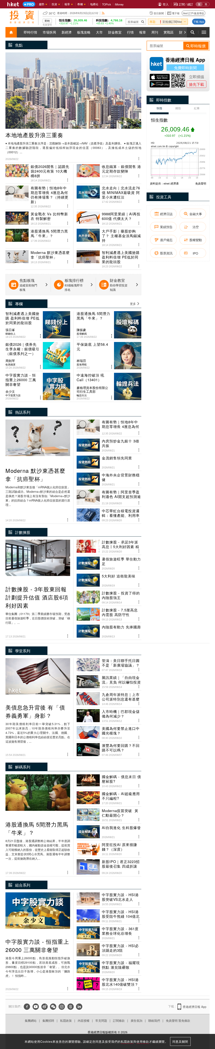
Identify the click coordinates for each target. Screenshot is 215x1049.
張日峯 (10, 330)
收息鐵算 (10, 364)
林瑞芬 (81, 361)
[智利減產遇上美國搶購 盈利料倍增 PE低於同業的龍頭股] (109, 257)
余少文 (10, 391)
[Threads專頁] (70, 1006)
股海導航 (82, 364)
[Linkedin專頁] (79, 1006)
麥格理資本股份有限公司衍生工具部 (92, 389)
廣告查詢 (136, 1020)
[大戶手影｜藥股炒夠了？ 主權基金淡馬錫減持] (109, 236)
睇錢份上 (10, 333)
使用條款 (142, 1041)
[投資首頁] (11, 32)
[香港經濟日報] (13, 4)
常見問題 (101, 1020)
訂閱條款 (119, 1020)
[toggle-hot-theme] (185, 22)
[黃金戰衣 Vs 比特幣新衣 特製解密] (37, 216)
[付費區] (29, 4)
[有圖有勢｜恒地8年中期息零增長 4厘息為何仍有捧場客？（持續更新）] (37, 195)
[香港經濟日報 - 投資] (22, 16)
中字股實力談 (13, 395)
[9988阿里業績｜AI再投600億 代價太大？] (109, 216)
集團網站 (31, 1020)
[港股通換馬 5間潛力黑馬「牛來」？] (37, 236)
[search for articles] (192, 32)
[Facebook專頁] (27, 1006)
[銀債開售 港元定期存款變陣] (109, 173)
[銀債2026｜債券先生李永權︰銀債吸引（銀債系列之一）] (37, 355)
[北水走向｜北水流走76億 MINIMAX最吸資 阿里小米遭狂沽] (109, 195)
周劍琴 (10, 361)
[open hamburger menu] (204, 32)
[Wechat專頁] (53, 1006)
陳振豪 (81, 330)
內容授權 (83, 1020)
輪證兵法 (82, 395)
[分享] (138, 158)
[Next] (185, 32)
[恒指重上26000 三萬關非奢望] (37, 386)
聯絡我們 (154, 1020)
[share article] (40, 336)
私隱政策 (66, 1020)
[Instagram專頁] (61, 1006)
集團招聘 (48, 1020)
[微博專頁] (44, 1006)
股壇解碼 (82, 333)
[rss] (103, 13)
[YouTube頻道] (35, 1006)
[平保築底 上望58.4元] (109, 355)
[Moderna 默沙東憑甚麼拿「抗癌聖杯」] (37, 257)
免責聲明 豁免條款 (178, 1020)
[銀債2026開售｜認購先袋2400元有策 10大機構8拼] (37, 173)
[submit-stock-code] (143, 22)
